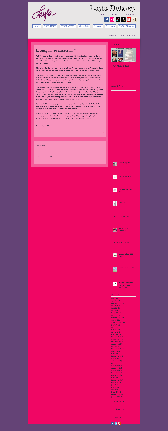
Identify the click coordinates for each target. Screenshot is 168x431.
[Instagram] (112, 19)
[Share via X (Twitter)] (42, 125)
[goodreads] (134, 19)
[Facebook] (106, 19)
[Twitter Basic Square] (116, 423)
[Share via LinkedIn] (48, 125)
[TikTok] (118, 19)
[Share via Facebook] (37, 125)
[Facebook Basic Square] (112, 423)
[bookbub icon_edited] (129, 19)
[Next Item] (133, 55)
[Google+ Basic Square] (119, 423)
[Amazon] (123, 19)
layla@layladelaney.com (122, 35)
